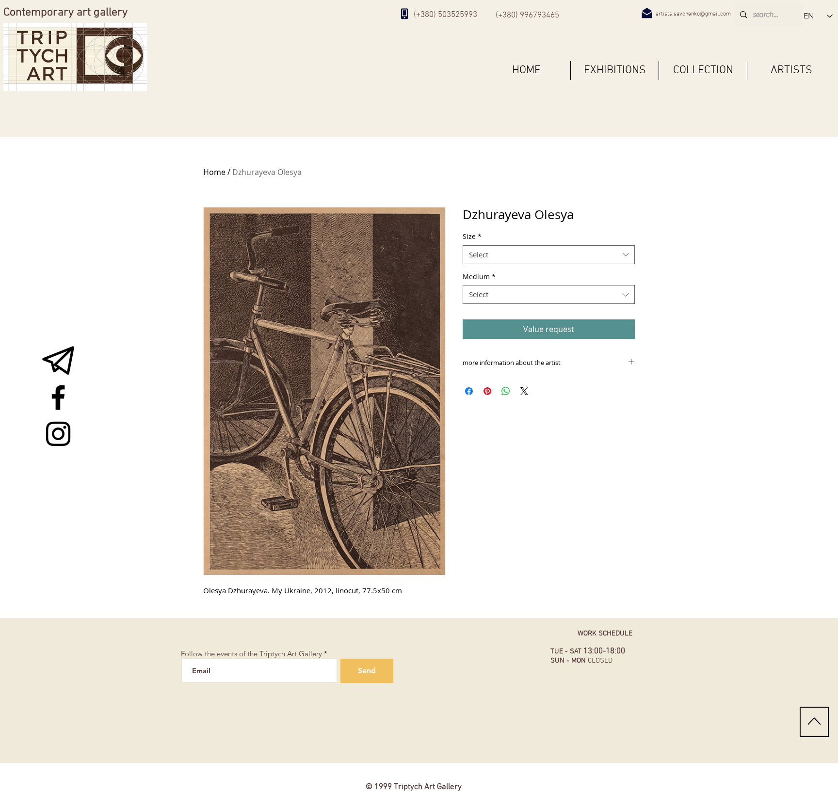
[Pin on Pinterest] (487, 391)
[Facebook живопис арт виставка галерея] (58, 397)
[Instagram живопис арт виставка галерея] (58, 433)
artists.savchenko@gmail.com (693, 14)
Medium (479, 276)
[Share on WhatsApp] (506, 391)
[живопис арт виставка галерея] (58, 361)
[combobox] (549, 254)
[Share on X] (524, 391)
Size (472, 236)
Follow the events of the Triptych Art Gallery (251, 653)
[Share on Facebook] (469, 391)
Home (214, 172)
